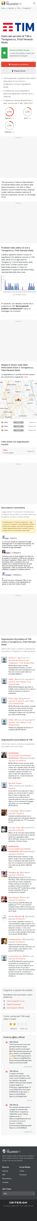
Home (3, 8)
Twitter (21, 1171)
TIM (18, 8)
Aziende (11, 8)
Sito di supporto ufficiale (15, 1008)
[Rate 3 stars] (18, 1024)
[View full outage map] (18, 399)
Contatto (5, 1182)
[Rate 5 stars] (26, 1024)
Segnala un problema (19, 64)
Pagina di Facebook (14, 1004)
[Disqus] (18, 561)
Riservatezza (6, 1179)
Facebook (23, 1175)
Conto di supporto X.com (15, 1001)
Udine (25, 377)
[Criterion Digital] (18, 1202)
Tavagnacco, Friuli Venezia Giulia (21, 663)
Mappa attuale (19, 71)
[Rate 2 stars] (15, 1024)
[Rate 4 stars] (22, 1024)
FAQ (3, 1175)
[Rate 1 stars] (11, 1024)
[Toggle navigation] (34, 3)
